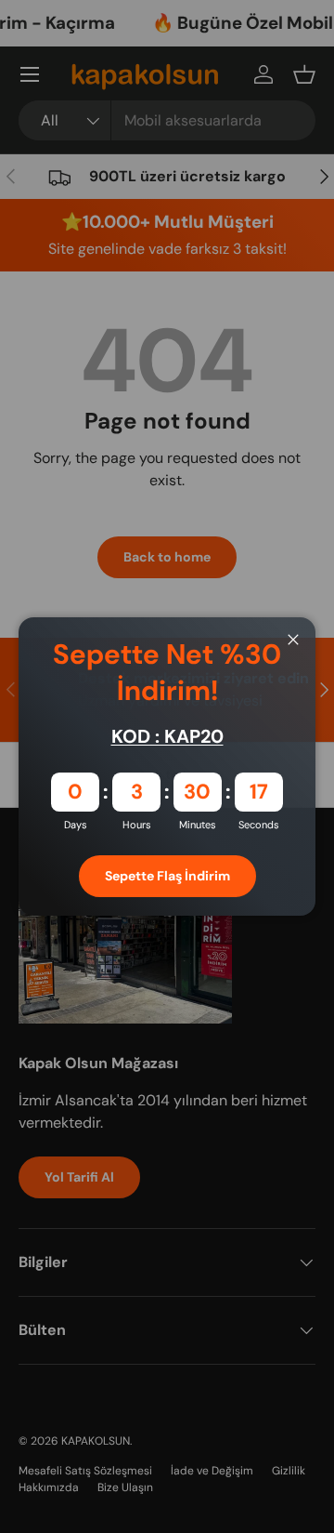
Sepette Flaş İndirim (167, 875)
